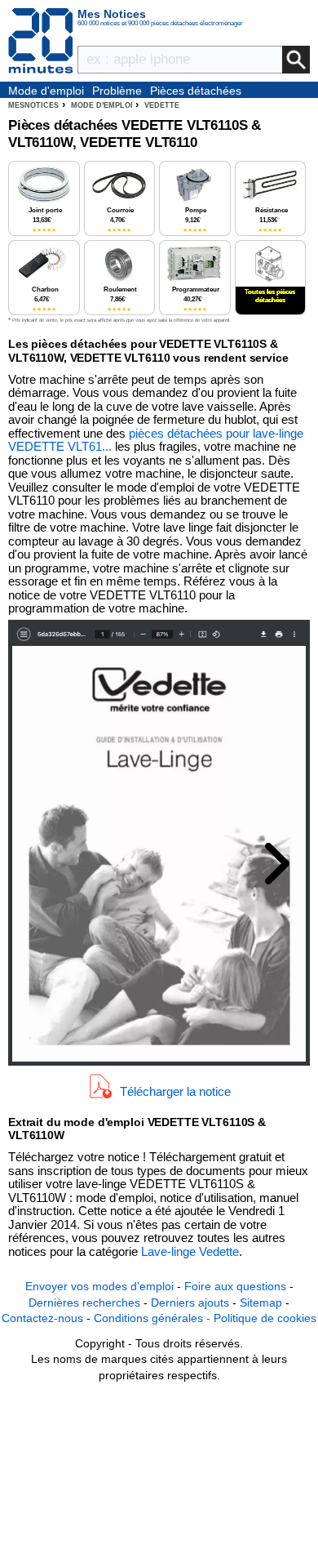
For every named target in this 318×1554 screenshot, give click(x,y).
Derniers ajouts (190, 1302)
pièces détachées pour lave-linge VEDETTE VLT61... (155, 440)
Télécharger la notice (175, 1091)
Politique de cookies (265, 1318)
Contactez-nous (42, 1318)
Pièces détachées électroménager (195, 91)
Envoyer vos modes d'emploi (99, 1286)
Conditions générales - (154, 1318)
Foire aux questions (235, 1286)
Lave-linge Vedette (190, 1251)
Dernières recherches (84, 1302)
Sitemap (261, 1302)
